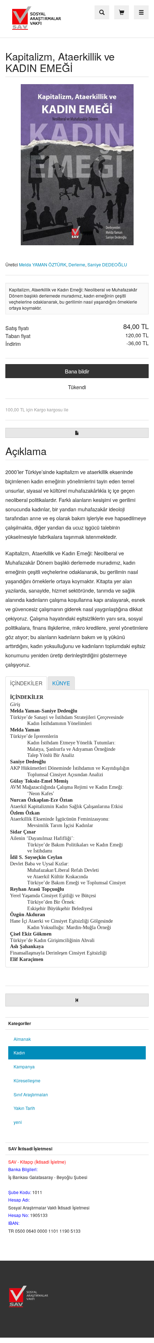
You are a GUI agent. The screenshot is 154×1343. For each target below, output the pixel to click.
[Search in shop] (102, 12)
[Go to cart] (121, 12)
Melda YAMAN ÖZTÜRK (42, 264)
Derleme (76, 264)
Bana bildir (77, 371)
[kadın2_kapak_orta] (77, 164)
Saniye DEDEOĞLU (107, 264)
